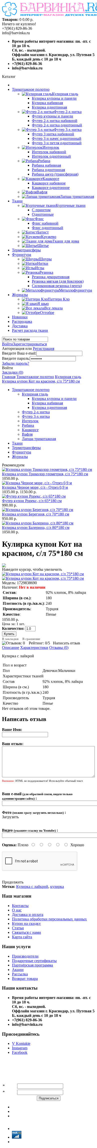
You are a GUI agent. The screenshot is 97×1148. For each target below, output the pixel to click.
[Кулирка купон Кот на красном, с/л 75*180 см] (43, 574)
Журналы (20, 295)
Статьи (18, 928)
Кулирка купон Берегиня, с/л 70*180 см (35, 514)
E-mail (11, 1092)
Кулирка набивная (47, 103)
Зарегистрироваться (30, 344)
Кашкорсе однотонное (51, 187)
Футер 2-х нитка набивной (54, 121)
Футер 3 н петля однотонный (57, 143)
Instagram (19, 1048)
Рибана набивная (46, 165)
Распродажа (22, 321)
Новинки (20, 317)
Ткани (17, 201)
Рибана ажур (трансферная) (55, 174)
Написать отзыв (66, 643)
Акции (18, 969)
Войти (7, 344)
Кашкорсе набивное (49, 183)
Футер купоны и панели (52, 116)
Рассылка (20, 974)
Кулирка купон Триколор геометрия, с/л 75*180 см (45, 474)
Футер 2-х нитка (36, 412)
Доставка (20, 326)
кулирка (57, 886)
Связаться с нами (26, 932)
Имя (9, 1086)
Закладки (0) (12, 372)
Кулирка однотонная (49, 107)
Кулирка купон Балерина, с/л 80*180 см (35, 527)
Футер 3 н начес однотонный (56, 138)
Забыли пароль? (15, 363)
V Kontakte (21, 1043)
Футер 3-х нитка (36, 416)
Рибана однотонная (48, 170)
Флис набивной (45, 223)
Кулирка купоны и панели (54, 98)
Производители (25, 956)
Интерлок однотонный (51, 156)
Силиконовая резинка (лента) (57, 286)
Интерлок (30, 421)
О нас (17, 910)
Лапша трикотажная (39, 439)
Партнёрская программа (32, 965)
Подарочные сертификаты (34, 961)
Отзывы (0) (58, 647)
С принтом (41, 210)
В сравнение (31, 639)
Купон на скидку (26, 923)
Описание (10, 647)
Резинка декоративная (50, 277)
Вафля (27, 434)
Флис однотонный (47, 228)
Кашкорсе (30, 430)
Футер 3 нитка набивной (53, 134)
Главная (8, 377)
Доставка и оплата (27, 914)
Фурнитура (21, 254)
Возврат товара (25, 978)
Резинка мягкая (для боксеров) (58, 281)
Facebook (19, 1052)
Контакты (20, 906)
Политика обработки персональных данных (49, 919)
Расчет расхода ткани (30, 330)
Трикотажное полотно (30, 89)
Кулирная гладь (68, 377)
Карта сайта (22, 937)
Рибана (28, 425)
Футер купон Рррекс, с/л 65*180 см (32, 501)
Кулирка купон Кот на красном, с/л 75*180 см (41, 381)
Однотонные (43, 214)
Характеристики (34, 647)
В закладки (10, 639)
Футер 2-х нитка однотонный (57, 125)
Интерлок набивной (49, 152)
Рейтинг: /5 (39, 643)
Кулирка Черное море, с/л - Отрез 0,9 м (35, 487)
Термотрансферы (26, 250)
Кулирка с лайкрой (32, 886)
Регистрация (43, 348)
